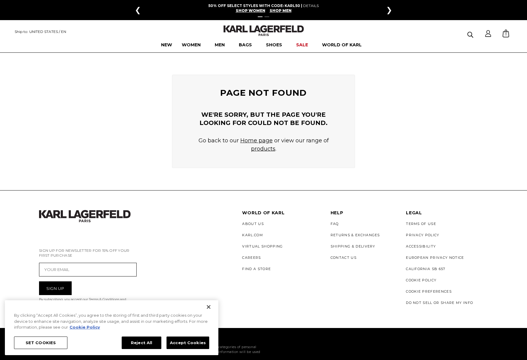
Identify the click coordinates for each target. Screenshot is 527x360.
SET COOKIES (41, 342)
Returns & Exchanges (355, 235)
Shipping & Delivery (353, 246)
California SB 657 (425, 269)
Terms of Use (421, 224)
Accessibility (421, 246)
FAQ (335, 224)
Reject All (141, 342)
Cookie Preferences (429, 291)
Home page (256, 140)
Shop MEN (281, 11)
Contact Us (344, 257)
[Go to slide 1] (260, 16)
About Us (253, 224)
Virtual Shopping (262, 246)
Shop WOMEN (250, 11)
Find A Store (256, 269)
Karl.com (252, 235)
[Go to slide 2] (266, 16)
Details (311, 5)
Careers (251, 257)
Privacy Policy (422, 235)
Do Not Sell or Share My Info (439, 303)
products (263, 148)
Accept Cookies (188, 342)
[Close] (208, 307)
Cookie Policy (421, 280)
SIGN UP (55, 288)
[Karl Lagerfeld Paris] (263, 30)
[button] (471, 33)
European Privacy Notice (435, 257)
